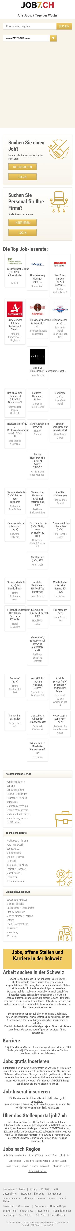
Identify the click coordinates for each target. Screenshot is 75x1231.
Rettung (10, 920)
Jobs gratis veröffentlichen (57, 1074)
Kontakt (45, 1189)
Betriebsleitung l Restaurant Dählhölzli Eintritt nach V (14, 397)
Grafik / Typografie (16, 911)
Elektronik (12, 860)
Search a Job (26, 1210)
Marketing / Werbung (17, 806)
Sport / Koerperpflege (17, 924)
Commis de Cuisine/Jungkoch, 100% (39, 613)
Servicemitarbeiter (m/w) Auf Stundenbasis (16, 585)
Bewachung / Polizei (17, 899)
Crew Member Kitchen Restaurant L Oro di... (15, 330)
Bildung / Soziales (15, 903)
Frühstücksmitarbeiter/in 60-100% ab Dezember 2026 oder (19, 614)
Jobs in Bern (65, 1155)
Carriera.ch (40, 1206)
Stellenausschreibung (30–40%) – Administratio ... (18, 275)
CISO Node (40, 1215)
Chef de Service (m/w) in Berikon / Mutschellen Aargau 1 (60, 685)
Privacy (33, 1189)
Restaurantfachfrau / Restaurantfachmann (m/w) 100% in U (17, 430)
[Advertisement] (37, 85)
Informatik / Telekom (17, 865)
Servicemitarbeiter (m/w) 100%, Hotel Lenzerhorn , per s (39, 529)
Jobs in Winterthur (37, 1171)
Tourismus (12, 928)
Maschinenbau (14, 873)
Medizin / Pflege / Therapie (20, 916)
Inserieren (22, 222)
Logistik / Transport (16, 869)
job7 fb (62, 1198)
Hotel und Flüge (58, 1206)
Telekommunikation (16, 881)
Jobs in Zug (51, 1155)
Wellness (11, 936)
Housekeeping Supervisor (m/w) (60, 719)
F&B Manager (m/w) (60, 611)
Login (22, 177)
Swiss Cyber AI (58, 1215)
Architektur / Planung (17, 840)
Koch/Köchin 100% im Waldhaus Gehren (37, 683)
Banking (11, 785)
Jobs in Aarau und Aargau (37, 1160)
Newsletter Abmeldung (32, 1193)
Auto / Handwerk (15, 844)
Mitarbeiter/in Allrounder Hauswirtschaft (38, 719)
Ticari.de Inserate (62, 1210)
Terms (22, 1189)
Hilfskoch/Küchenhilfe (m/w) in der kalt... (41, 326)
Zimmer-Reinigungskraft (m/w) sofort (60, 427)
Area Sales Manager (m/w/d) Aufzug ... (60, 284)
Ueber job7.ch (10, 1193)
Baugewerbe (13, 848)
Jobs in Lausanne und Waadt (35, 1166)
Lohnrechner (54, 1193)
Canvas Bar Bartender (15, 717)
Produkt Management (17, 810)
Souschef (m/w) (15, 680)
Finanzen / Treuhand (17, 797)
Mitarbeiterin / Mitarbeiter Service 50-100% (60, 587)
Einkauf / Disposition (17, 793)
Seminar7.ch (9, 1210)
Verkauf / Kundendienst (18, 814)
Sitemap (28, 1198)
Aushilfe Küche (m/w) (60, 494)
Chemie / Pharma (15, 856)
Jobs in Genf (12, 1166)
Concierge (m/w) (60, 394)
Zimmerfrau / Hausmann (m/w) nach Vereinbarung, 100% (37, 499)
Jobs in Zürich (36, 1155)
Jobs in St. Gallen (60, 1166)
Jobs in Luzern (59, 1160)
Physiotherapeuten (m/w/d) (39, 425)
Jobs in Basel (15, 1160)
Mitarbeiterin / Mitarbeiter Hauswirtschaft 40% (38, 748)
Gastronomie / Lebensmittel (20, 907)
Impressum (8, 1189)
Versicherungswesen (17, 818)
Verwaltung (12, 932)
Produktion (12, 877)
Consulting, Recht (15, 789)
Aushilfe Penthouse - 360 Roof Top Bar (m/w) (37, 587)
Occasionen (24, 1206)
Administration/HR (16, 781)
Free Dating (8, 1215)
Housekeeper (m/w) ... (60, 328)
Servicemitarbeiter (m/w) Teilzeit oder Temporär (16, 497)
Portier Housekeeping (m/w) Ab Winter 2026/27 (37, 461)
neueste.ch (43, 1210)
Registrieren (22, 167)
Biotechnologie (14, 852)
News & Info (25, 1215)
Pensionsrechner (11, 1198)
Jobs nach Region (46, 1198)
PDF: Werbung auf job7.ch (42, 1225)
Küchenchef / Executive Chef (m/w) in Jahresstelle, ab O (37, 644)
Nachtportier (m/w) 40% (37, 559)
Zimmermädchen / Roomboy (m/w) (15, 526)
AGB (55, 1189)
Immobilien (12, 802)
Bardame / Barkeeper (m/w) (37, 396)
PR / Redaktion (14, 822)
